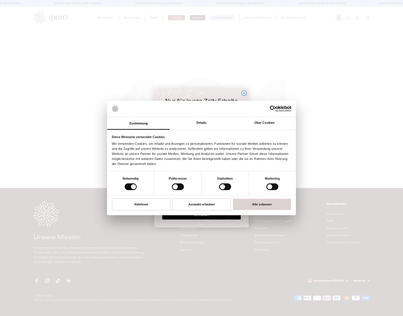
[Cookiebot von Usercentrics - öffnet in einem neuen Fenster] (273, 109)
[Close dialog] (244, 93)
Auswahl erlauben (201, 204)
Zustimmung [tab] (138, 123)
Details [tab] (201, 122)
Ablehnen (141, 204)
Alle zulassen (262, 204)
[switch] (178, 186)
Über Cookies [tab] (264, 122)
